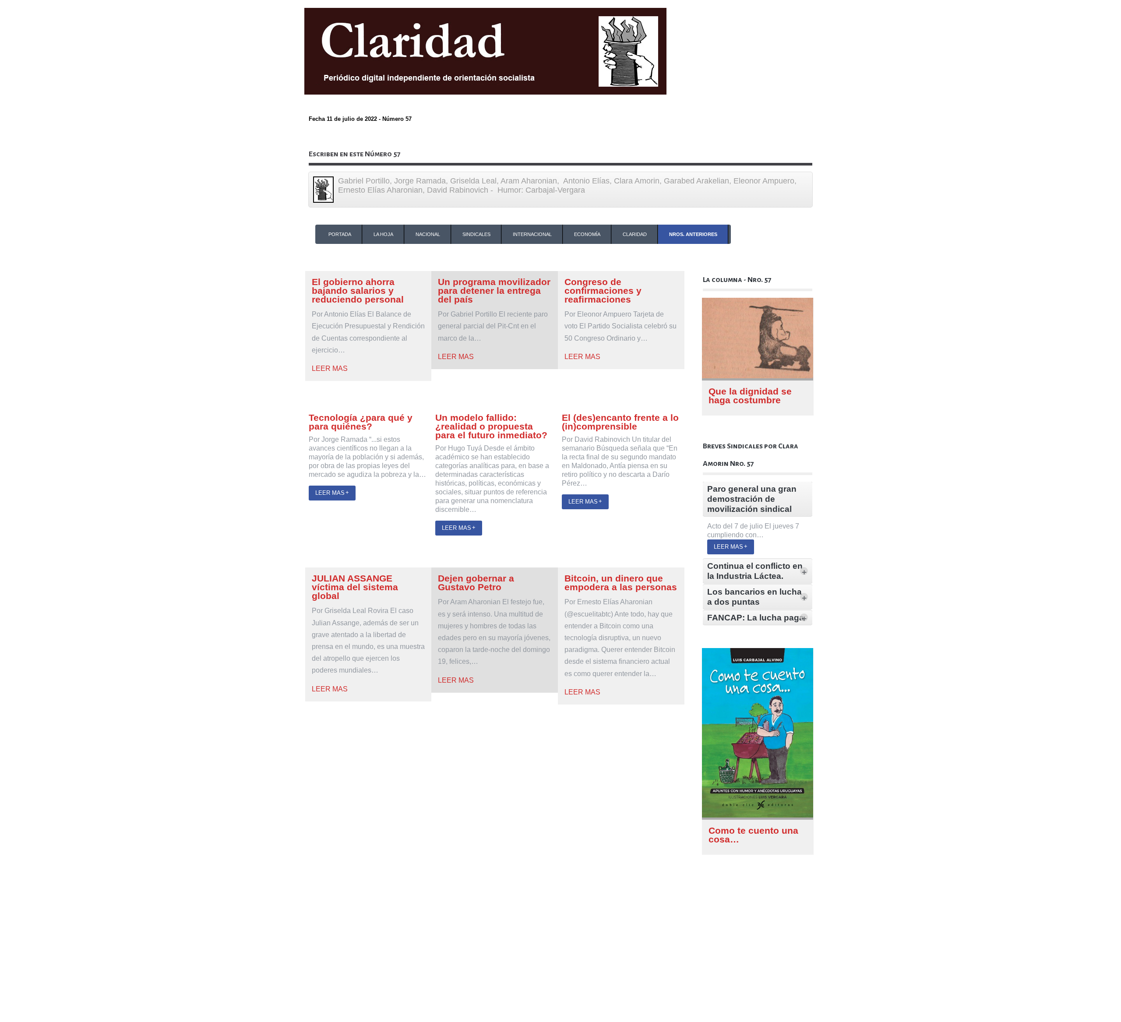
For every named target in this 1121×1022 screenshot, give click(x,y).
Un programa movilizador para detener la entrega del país (494, 290)
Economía (587, 234)
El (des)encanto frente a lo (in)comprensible (620, 421)
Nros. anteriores (693, 234)
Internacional (532, 234)
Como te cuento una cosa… (753, 834)
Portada (339, 234)
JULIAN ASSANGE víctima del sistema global (355, 587)
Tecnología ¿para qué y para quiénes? (360, 421)
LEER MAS (330, 368)
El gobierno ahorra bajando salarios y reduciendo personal (358, 290)
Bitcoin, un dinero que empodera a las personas (620, 582)
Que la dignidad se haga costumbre (750, 395)
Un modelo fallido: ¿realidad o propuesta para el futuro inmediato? (491, 426)
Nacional (428, 234)
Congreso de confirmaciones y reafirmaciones (603, 290)
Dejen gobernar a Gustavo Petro (476, 582)
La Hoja (383, 234)
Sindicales (476, 234)
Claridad (635, 234)
